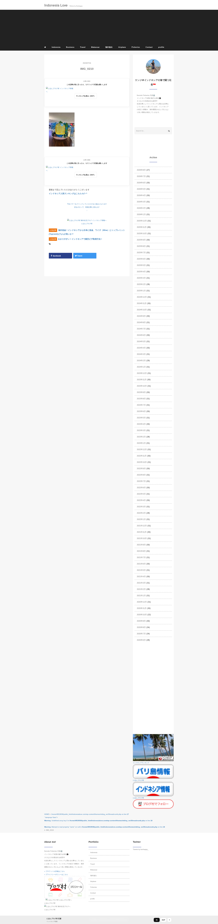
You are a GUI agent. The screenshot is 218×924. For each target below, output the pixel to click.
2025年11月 (142, 227)
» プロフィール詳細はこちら (54, 871)
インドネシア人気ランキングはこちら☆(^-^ (68, 193)
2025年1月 (141, 291)
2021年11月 (142, 532)
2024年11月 (142, 303)
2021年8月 (141, 551)
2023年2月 (141, 437)
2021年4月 (141, 576)
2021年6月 (141, 564)
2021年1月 (141, 595)
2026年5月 (141, 189)
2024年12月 (142, 297)
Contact (149, 47)
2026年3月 (141, 202)
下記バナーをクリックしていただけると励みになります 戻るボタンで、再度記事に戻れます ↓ (87, 207)
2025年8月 (141, 246)
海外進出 (109, 47)
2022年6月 (141, 488)
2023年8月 (141, 399)
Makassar (95, 47)
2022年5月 (141, 494)
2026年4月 (141, 195)
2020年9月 (141, 621)
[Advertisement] (109, 27)
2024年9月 (141, 316)
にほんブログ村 (86, 223)
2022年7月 (141, 481)
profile (161, 47)
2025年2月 (141, 284)
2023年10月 (142, 386)
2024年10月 (142, 310)
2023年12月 (142, 373)
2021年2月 (141, 589)
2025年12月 (142, 221)
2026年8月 (141, 170)
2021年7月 (141, 557)
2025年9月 (141, 240)
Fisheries (136, 47)
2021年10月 (142, 538)
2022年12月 (142, 449)
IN (156, 920)
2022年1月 (141, 519)
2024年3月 (141, 354)
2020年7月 (141, 634)
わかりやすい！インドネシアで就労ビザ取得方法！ (80, 239)
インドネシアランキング (141, 763)
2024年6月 (141, 335)
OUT (163, 920)
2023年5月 (141, 418)
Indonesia (56, 47)
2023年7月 (141, 405)
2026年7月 (141, 176)
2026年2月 (141, 208)
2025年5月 (141, 265)
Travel (82, 47)
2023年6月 (141, 411)
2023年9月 (141, 392)
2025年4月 (141, 272)
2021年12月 (142, 526)
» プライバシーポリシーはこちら (56, 874)
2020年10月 (142, 615)
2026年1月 (141, 214)
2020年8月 (141, 627)
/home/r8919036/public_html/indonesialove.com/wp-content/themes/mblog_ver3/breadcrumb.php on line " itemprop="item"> (104, 820)
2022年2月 (141, 513)
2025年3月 (141, 278)
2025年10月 (142, 233)
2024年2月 (141, 360)
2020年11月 (142, 608)
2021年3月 (141, 583)
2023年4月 (141, 424)
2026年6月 (141, 183)
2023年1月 (141, 443)
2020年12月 (142, 602)
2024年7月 (141, 329)
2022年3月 (141, 507)
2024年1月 (141, 367)
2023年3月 (141, 430)
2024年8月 (141, 322)
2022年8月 (141, 475)
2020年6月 (141, 640)
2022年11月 (142, 456)
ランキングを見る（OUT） (85, 96)
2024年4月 (141, 348)
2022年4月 (141, 500)
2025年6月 (141, 259)
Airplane (122, 47)
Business (70, 47)
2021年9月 (141, 545)
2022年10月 (142, 462)
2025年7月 (141, 252)
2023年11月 (142, 380)
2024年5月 (141, 341)
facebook (56, 256)
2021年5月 (141, 570)
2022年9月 (141, 468)
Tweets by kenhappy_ (141, 849)
